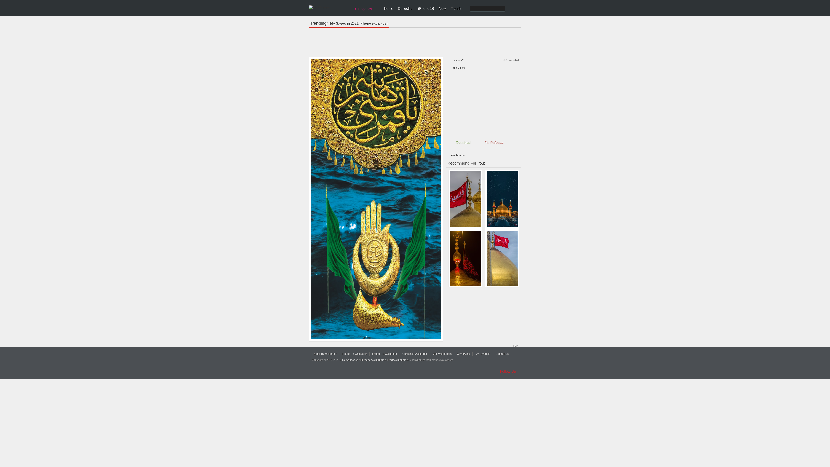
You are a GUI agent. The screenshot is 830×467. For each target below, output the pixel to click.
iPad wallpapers (396, 359)
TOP (514, 345)
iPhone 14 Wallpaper (384, 353)
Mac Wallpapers (442, 353)
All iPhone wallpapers (371, 359)
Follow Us (508, 371)
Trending (318, 23)
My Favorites (482, 353)
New (442, 8)
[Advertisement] (415, 41)
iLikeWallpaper (349, 359)
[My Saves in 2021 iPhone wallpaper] (376, 199)
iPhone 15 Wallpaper (324, 353)
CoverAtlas (463, 353)
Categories (363, 9)
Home (388, 8)
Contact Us (502, 353)
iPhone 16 (426, 8)
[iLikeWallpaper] (330, 7)
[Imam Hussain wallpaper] (465, 199)
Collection (405, 8)
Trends (456, 8)
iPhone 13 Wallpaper (354, 353)
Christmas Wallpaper (414, 353)
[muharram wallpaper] (502, 199)
